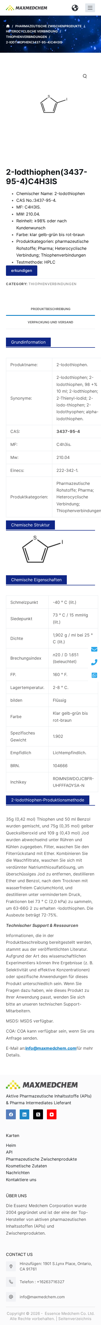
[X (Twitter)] (38, 1114)
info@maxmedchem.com (42, 1296)
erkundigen (21, 270)
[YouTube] (52, 1114)
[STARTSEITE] (8, 26)
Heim (11, 1145)
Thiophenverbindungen (52, 284)
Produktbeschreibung (50, 309)
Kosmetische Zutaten (26, 1165)
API (9, 1152)
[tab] (50, 309)
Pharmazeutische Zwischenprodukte (41, 1159)
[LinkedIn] (25, 1114)
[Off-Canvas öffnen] (90, 7)
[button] (75, 8)
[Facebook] (11, 1114)
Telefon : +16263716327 (42, 1281)
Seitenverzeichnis (74, 1318)
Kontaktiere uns (21, 1179)
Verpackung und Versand (50, 322)
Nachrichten (18, 1172)
